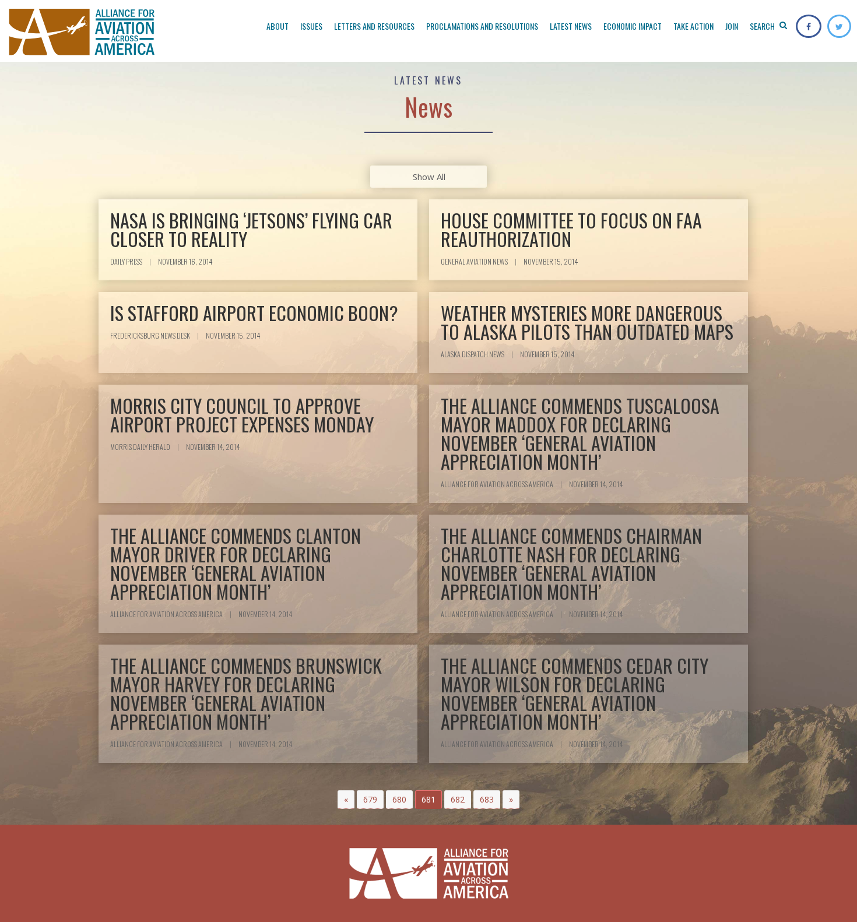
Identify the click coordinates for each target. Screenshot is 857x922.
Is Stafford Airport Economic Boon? (254, 312)
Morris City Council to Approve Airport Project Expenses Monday (242, 415)
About (277, 26)
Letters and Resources (374, 26)
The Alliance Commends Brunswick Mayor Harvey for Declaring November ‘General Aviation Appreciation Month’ (246, 693)
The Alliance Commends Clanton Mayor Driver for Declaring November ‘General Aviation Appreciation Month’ (235, 563)
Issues (311, 26)
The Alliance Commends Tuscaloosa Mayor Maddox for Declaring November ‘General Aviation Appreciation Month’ (580, 433)
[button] (346, 799)
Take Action (693, 26)
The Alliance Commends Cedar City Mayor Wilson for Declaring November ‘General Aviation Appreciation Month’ (574, 693)
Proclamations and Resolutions (482, 26)
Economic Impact (632, 26)
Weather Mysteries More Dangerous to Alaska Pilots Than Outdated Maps (587, 322)
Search (763, 26)
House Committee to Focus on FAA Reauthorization (571, 229)
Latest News (571, 26)
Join (731, 26)
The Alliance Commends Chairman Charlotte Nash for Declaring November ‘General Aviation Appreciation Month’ (571, 563)
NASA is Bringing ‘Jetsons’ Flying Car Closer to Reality (251, 229)
